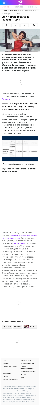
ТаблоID (6, 99)
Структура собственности (10, 379)
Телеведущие (7, 373)
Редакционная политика (10, 367)
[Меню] (4, 3)
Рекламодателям (26, 360)
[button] (6, 25)
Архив (22, 377)
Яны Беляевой (19, 243)
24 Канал (5, 7)
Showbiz (5, 10)
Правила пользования (27, 363)
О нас (4, 360)
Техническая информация (28, 371)
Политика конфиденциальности (27, 367)
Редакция (6, 363)
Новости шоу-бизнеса (16, 10)
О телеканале (7, 370)
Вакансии (5, 376)
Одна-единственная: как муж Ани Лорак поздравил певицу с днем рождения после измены (19, 106)
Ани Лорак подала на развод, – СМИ (31, 10)
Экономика (32, 7)
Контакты (23, 374)
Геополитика (18, 7)
